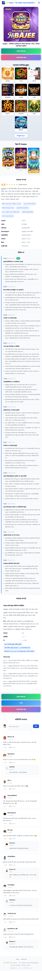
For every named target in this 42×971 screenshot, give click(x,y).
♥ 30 (5, 937)
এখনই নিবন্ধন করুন (21, 57)
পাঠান (36, 726)
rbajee (3, 189)
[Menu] (39, 3)
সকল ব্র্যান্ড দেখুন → (21, 135)
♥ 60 (5, 823)
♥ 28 (5, 865)
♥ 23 (5, 762)
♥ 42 (5, 838)
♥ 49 (5, 747)
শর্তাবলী (17, 959)
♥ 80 (5, 895)
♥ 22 (5, 922)
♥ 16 (5, 789)
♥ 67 (5, 806)
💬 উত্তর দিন (12, 747)
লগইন (21, 703)
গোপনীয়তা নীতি (23, 959)
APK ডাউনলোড (21, 51)
